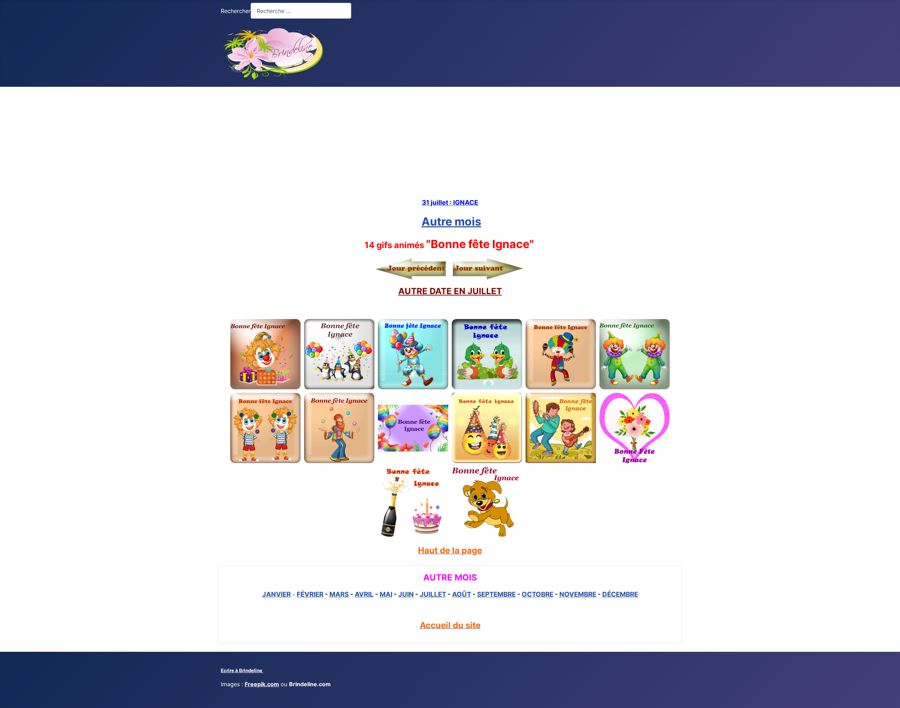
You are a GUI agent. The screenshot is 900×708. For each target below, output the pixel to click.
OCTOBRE (537, 594)
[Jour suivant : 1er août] (486, 268)
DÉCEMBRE (620, 594)
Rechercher (236, 10)
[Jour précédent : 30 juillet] (412, 268)
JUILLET (433, 594)
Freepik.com (262, 684)
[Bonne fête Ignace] (265, 353)
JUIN (406, 594)
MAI (386, 594)
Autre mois (451, 221)
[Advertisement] (450, 139)
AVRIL (364, 594)
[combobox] (301, 11)
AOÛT (461, 594)
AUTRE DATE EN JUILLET (450, 291)
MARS (339, 594)
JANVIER (276, 594)
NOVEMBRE (577, 594)
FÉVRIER (310, 594)
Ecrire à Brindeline (242, 670)
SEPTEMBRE (496, 594)
